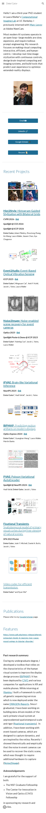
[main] (23, 42)
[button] (3, 3)
